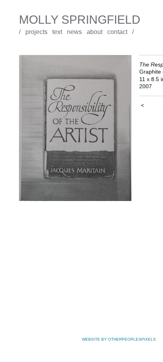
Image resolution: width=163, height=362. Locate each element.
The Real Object (34, 49)
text (57, 31)
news (74, 31)
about (94, 31)
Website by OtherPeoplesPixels (119, 339)
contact (117, 31)
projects (36, 31)
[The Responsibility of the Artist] (75, 128)
